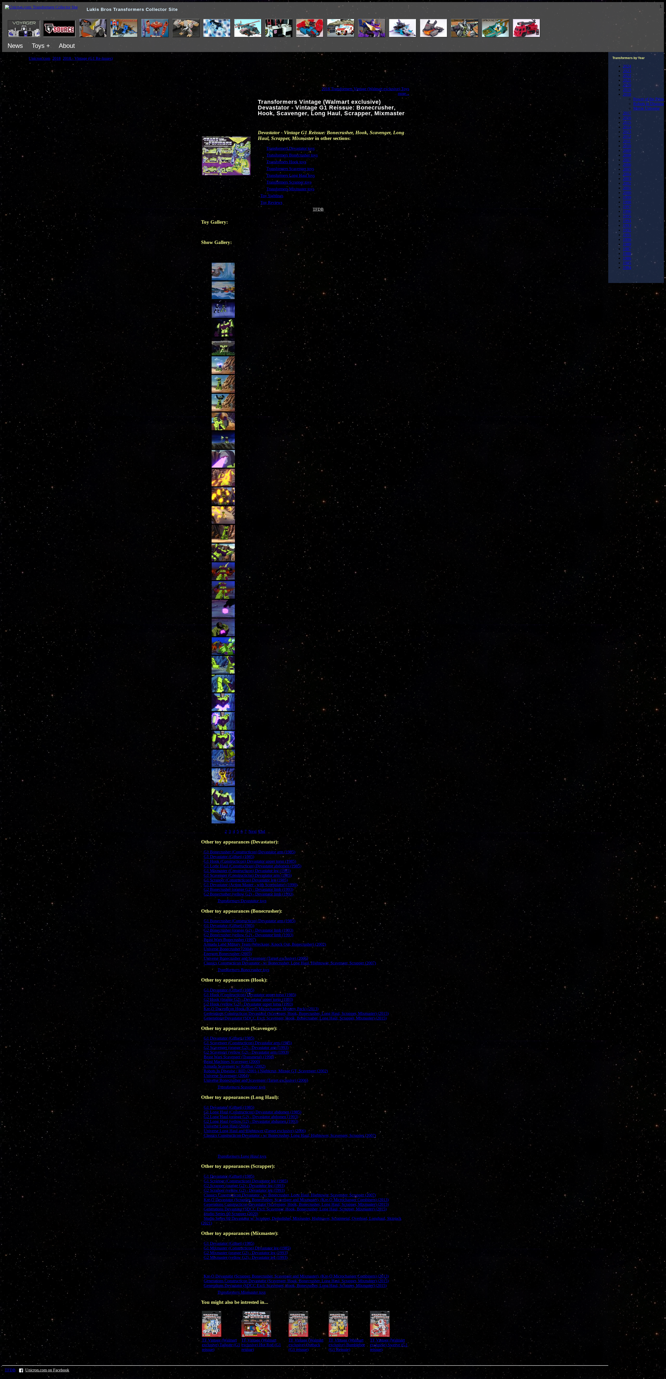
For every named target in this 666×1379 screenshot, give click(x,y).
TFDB (318, 209)
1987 (627, 249)
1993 (627, 225)
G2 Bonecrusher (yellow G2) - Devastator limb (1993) (248, 894)
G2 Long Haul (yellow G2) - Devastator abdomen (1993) (251, 1121)
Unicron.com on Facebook (47, 1370)
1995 (627, 216)
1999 (627, 197)
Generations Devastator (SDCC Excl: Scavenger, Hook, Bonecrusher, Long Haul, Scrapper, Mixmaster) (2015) (295, 1018)
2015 (627, 122)
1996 (627, 211)
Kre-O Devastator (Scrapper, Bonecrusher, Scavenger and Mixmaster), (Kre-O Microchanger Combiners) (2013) (296, 1199)
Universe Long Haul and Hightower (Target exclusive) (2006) (255, 1131)
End (261, 831)
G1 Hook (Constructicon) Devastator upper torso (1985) (250, 861)
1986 (627, 258)
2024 (627, 66)
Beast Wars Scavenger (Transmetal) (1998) (239, 1057)
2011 (627, 141)
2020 (627, 85)
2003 (627, 178)
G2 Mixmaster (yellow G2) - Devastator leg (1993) (245, 1257)
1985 (627, 263)
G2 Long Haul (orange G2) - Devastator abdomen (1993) (251, 1116)
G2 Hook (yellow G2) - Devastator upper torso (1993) (248, 1004)
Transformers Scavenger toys (290, 168)
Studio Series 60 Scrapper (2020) (231, 1214)
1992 (627, 230)
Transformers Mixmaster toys (290, 189)
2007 (627, 160)
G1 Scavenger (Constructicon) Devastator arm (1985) (248, 875)
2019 (627, 89)
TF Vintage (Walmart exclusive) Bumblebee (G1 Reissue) (347, 1345)
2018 (627, 94)
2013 (627, 132)
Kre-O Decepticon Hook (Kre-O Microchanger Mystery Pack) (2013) (261, 1009)
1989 (627, 244)
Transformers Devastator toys (290, 148)
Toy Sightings (271, 196)
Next (252, 831)
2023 (627, 71)
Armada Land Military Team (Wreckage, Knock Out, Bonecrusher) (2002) (264, 944)
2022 (627, 75)
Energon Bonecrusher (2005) (228, 953)
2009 (627, 150)
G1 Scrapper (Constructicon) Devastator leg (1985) (246, 880)
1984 (627, 267)
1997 (627, 206)
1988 (627, 253)
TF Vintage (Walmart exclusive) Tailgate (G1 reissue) (221, 1345)
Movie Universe (646, 108)
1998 (627, 202)
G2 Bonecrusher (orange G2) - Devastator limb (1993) (248, 889)
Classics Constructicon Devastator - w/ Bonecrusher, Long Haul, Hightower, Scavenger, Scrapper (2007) (290, 963)
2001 (627, 188)
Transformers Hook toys (286, 162)
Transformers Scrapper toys (288, 182)
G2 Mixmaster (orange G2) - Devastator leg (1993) (245, 1253)
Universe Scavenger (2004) (226, 1075)
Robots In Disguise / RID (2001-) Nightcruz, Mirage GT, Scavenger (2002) (266, 1071)
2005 (627, 169)
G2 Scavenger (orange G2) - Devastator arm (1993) (246, 1047)
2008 (627, 155)
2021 (627, 80)
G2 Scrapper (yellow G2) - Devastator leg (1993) (244, 1190)
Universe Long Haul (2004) (226, 1126)
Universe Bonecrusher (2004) (228, 949)
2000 (627, 192)
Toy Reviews (271, 202)
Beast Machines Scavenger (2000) (232, 1061)
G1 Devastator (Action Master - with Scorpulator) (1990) (250, 884)
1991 (627, 235)
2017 (627, 113)
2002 (627, 183)
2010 (627, 146)
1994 (627, 220)
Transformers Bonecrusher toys (292, 155)
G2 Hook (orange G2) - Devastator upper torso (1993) (248, 999)
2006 (627, 164)
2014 (627, 127)
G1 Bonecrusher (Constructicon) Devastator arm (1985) (249, 852)
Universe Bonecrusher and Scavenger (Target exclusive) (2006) (256, 958)
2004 (627, 174)
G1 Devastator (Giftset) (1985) (229, 856)
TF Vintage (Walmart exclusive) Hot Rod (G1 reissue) (261, 1345)
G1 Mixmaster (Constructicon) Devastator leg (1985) (247, 870)
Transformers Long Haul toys (290, 175)
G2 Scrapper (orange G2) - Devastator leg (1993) (244, 1185)
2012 (627, 136)
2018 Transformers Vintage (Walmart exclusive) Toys (365, 89)
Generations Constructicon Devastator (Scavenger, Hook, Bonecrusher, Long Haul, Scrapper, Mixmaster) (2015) (296, 1013)
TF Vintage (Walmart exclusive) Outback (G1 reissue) (306, 1345)
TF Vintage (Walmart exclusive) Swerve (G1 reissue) (389, 1345)
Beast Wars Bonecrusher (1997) (230, 939)
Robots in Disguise (648, 103)
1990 (627, 239)
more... (403, 93)
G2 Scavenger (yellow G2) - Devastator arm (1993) (246, 1052)
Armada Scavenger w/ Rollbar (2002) (234, 1066)
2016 (627, 117)
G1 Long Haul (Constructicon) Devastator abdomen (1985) (252, 866)
